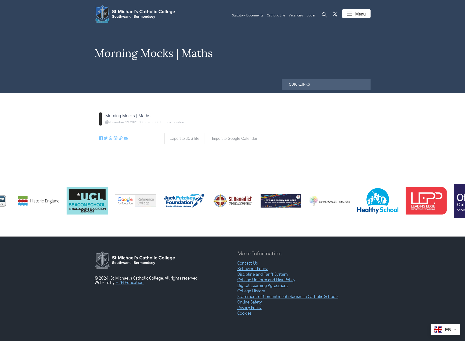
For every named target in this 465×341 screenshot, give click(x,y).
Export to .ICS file (184, 138)
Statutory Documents (247, 15)
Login (311, 15)
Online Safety (249, 302)
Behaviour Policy (252, 269)
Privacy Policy (249, 308)
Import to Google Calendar (234, 138)
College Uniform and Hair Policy (266, 280)
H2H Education (130, 283)
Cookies (244, 313)
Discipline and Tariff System (262, 274)
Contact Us (247, 263)
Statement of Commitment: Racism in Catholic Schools (287, 297)
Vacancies (296, 15)
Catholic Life (276, 15)
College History (251, 291)
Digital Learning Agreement (262, 285)
